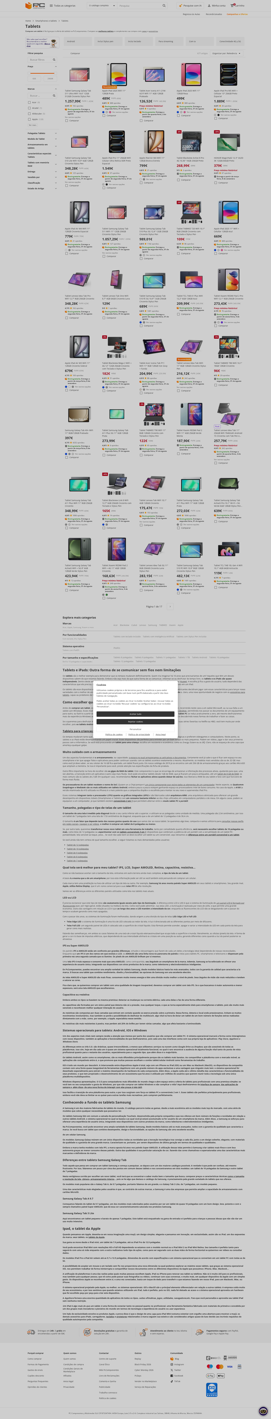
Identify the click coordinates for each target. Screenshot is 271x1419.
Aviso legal (161, 734)
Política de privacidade (139, 734)
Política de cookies (114, 734)
